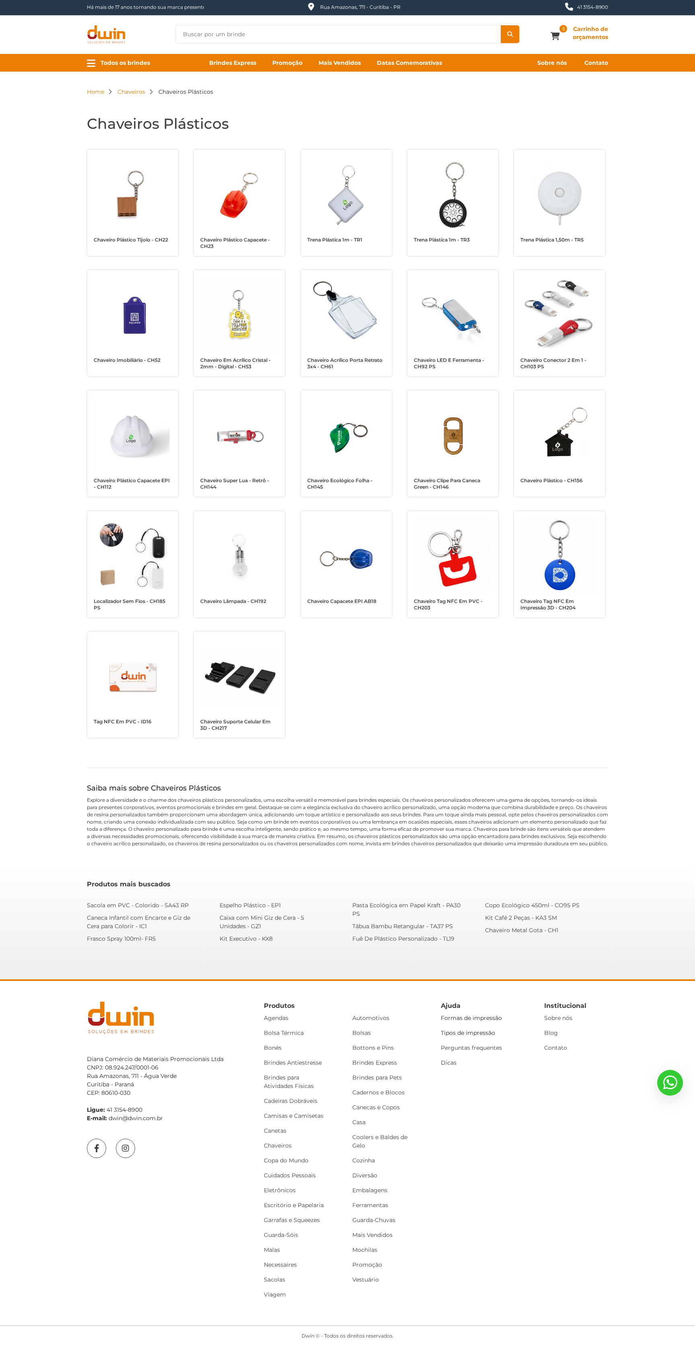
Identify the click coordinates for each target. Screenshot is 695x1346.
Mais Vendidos (340, 62)
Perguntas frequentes (471, 1047)
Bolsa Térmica (284, 1032)
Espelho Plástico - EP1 (250, 905)
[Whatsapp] (670, 1083)
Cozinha (363, 1160)
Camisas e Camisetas (293, 1115)
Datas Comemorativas (409, 62)
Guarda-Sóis (281, 1235)
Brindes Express (232, 62)
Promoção (287, 62)
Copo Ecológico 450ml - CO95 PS (532, 905)
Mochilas (364, 1249)
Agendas (276, 1018)
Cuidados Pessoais (290, 1175)
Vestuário (365, 1279)
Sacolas (274, 1279)
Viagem (275, 1294)
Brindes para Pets (377, 1077)
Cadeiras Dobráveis (290, 1100)
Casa (359, 1122)
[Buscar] (510, 34)
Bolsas (361, 1032)
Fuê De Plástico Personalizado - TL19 (403, 938)
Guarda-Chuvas (373, 1220)
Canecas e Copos (376, 1107)
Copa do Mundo (286, 1160)
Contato (596, 62)
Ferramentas (370, 1205)
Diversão (364, 1175)
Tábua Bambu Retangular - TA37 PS (402, 926)
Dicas (448, 1062)
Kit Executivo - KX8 (246, 938)
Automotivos (370, 1018)
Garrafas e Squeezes (292, 1220)
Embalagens (369, 1190)
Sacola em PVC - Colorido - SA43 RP (138, 905)
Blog (551, 1032)
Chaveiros (278, 1145)
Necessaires (280, 1264)
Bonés (273, 1047)
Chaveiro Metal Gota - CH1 (521, 930)
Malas (272, 1249)
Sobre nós (552, 62)
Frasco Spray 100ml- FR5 (121, 938)
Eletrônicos (280, 1190)
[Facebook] (96, 1148)
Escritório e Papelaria (294, 1205)
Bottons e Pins (373, 1047)
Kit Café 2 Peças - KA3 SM (521, 917)
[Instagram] (125, 1148)
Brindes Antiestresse (293, 1062)
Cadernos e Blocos (378, 1092)
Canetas (275, 1130)
